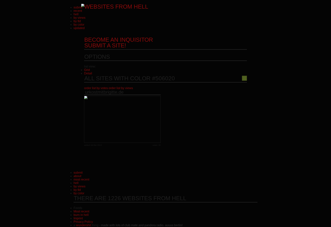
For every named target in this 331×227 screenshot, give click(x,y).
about (77, 176)
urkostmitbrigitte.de (104, 92)
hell (76, 14)
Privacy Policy (83, 221)
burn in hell (81, 214)
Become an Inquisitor (118, 43)
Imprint (78, 218)
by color (79, 24)
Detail (88, 73)
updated (79, 28)
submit (78, 7)
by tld (77, 21)
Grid (87, 70)
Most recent (81, 211)
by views (79, 17)
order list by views (121, 88)
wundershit (83, 225)
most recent (81, 179)
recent (78, 10)
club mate (131, 225)
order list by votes (96, 88)
